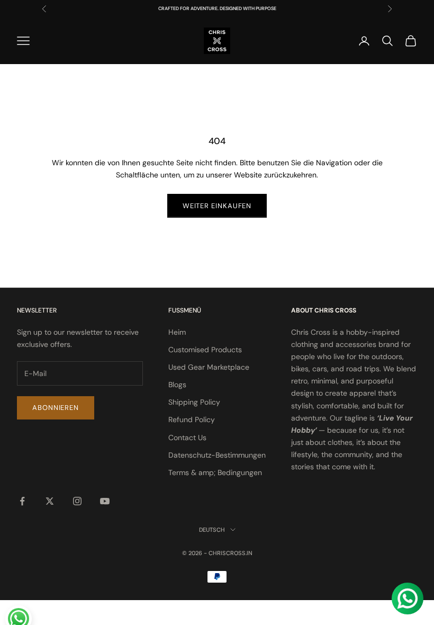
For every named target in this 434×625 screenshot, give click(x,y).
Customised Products (205, 349)
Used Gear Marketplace (208, 367)
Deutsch (212, 529)
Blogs (177, 384)
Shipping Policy (194, 402)
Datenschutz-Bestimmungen (217, 455)
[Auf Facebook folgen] (22, 501)
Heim (177, 332)
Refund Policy (191, 419)
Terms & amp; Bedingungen (215, 472)
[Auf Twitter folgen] (49, 501)
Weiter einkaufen (217, 205)
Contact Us (187, 437)
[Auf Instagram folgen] (77, 501)
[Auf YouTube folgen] (105, 501)
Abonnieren (55, 407)
